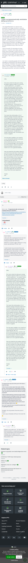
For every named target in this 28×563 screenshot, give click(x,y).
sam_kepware (7, 74)
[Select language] (19, 2)
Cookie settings (16, 477)
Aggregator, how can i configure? (9, 464)
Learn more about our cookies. (15, 554)
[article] (14, 215)
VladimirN (5, 201)
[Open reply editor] (14, 192)
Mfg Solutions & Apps (7, 10)
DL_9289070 (6, 13)
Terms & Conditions (7, 477)
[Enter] (2, 6)
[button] (1, 2)
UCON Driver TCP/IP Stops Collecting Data (11, 456)
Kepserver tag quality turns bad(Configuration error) (13, 451)
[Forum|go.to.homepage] (9, 2)
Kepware (3, 454)
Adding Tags (4, 460)
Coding (3, 183)
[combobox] (14, 6)
